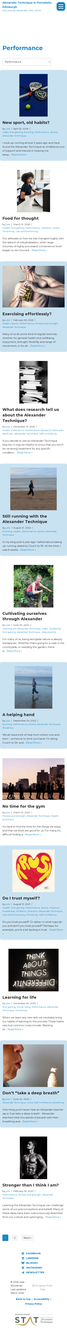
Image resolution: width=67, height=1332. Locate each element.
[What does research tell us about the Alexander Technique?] (33, 382)
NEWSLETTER (35, 1272)
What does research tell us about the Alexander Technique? (30, 415)
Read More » (19, 154)
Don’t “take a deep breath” (30, 1093)
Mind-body (8, 231)
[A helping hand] (33, 687)
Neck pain (58, 430)
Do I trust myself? (21, 898)
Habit (5, 132)
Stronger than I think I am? (30, 1185)
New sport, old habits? (25, 122)
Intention (54, 907)
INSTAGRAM (34, 1267)
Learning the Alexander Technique (21, 628)
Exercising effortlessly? (27, 314)
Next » (27, 1237)
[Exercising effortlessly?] (33, 287)
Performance (41, 132)
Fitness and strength (46, 323)
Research (45, 430)
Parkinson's (17, 430)
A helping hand (18, 714)
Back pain (7, 433)
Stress (56, 228)
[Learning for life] (33, 970)
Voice (30, 1102)
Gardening (54, 628)
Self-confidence (48, 433)
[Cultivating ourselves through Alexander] (34, 586)
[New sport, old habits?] (33, 95)
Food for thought (20, 218)
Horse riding (23, 1007)
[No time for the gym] (33, 779)
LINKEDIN (32, 1258)
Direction (32, 911)
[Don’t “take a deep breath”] (33, 1065)
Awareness (8, 911)
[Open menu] (61, 4)
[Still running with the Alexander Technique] (33, 489)
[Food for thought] (33, 191)
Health (6, 228)
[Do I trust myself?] (33, 871)
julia (8, 128)
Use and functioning (27, 231)
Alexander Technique (14, 135)
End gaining (16, 132)
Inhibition (46, 228)
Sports (53, 132)
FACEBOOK (33, 1253)
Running (28, 132)
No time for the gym (23, 806)
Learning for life (19, 997)
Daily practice (48, 632)
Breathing (7, 727)
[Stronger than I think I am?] (33, 1158)
